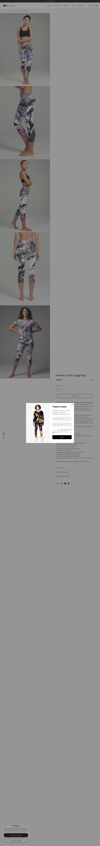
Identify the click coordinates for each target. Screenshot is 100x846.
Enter (62, 437)
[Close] (72, 405)
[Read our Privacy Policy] (71, 432)
